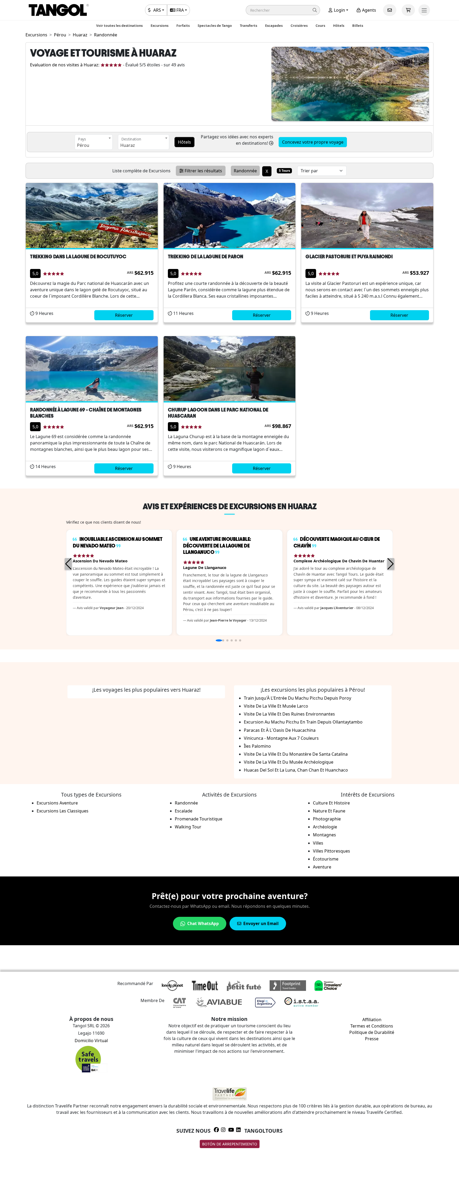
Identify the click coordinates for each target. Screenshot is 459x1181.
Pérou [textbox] (83, 145)
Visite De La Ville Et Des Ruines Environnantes (289, 714)
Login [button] (339, 10)
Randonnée (186, 803)
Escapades (274, 25)
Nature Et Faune (329, 811)
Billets (357, 25)
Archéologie (325, 827)
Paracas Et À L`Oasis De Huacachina (280, 730)
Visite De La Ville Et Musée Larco (276, 706)
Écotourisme (325, 859)
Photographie (327, 819)
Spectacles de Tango (215, 25)
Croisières (299, 25)
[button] (283, 10)
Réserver (124, 315)
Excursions (159, 25)
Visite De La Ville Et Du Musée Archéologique (288, 762)
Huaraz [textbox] (127, 145)
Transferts (248, 25)
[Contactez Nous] (389, 10)
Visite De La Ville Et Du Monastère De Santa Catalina (296, 754)
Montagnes (324, 835)
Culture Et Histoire (331, 803)
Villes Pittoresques (331, 851)
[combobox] (94, 142)
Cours (320, 25)
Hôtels (338, 25)
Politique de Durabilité (371, 1032)
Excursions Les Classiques (62, 811)
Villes (318, 843)
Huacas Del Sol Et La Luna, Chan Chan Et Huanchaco (296, 770)
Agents (368, 10)
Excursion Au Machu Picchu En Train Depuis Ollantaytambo (303, 722)
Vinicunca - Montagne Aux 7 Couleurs (281, 738)
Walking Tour (188, 827)
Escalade (183, 811)
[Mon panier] (408, 10)
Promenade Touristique (198, 819)
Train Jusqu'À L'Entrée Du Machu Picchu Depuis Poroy (297, 698)
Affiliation (371, 1019)
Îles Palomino (257, 746)
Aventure (322, 867)
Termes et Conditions (371, 1026)
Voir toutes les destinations (119, 25)
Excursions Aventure (57, 803)
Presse (372, 1039)
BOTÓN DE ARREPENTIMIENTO (229, 1143)
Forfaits (183, 25)
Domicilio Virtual (91, 1040)
